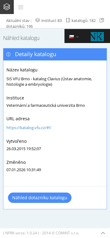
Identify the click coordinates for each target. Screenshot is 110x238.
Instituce (15, 98)
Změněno (16, 162)
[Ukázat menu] (21, 7)
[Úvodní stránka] (6, 6)
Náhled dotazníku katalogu (39, 197)
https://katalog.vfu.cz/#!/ (28, 127)
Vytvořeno (16, 141)
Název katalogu (22, 70)
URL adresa (18, 118)
